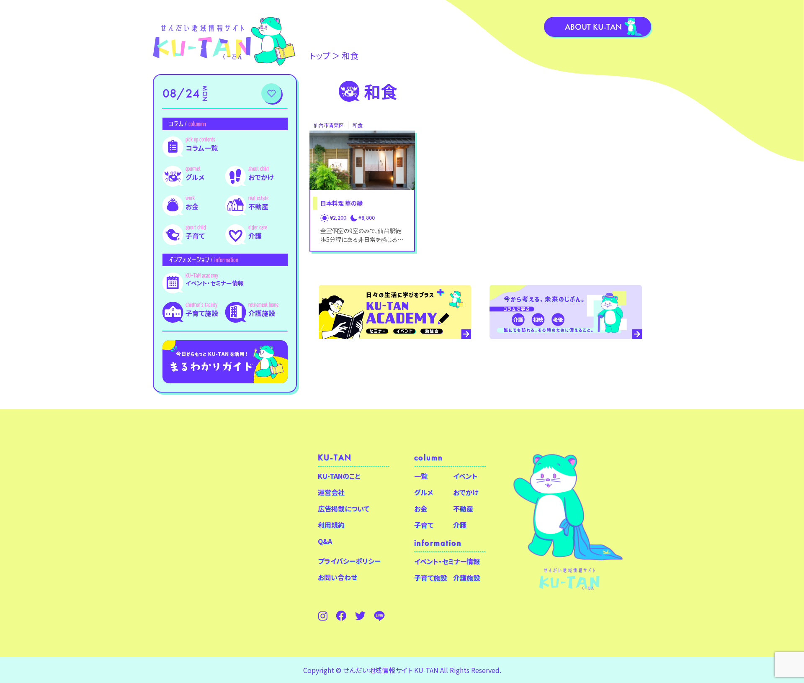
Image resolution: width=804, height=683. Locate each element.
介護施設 (261, 313)
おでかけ (261, 177)
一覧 (421, 476)
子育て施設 (202, 313)
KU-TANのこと (339, 476)
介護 (255, 236)
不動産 (258, 206)
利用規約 (331, 525)
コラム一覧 (202, 148)
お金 (192, 206)
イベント (465, 476)
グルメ (195, 177)
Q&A (325, 541)
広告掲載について (343, 508)
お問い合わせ (337, 577)
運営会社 (331, 492)
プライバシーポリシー (349, 561)
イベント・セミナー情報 (215, 283)
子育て (195, 236)
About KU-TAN (593, 26)
